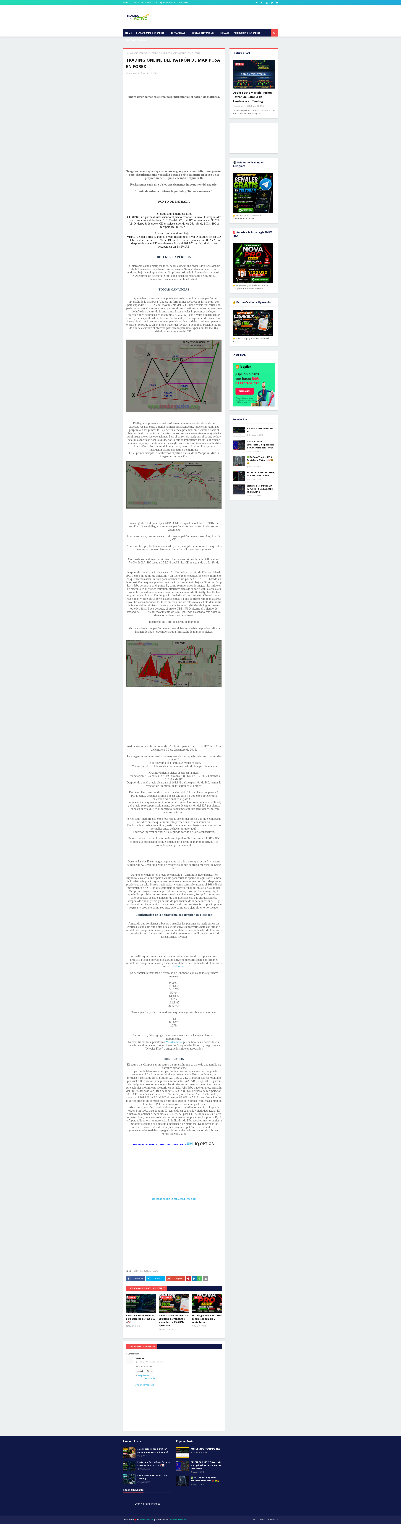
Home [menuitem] (128, 32)
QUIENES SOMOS (167, 2)
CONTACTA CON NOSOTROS (144, 2)
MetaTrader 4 (174, 1042)
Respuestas (143, 1375)
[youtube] (276, 2)
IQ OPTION (205, 1143)
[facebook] (256, 2)
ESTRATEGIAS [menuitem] (178, 32)
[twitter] (261, 2)
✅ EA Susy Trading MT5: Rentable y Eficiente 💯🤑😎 (260, 460)
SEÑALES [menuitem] (224, 32)
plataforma (176, 966)
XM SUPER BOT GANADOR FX (260, 430)
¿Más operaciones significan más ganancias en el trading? (152, 1450)
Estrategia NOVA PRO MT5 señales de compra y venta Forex (207, 1319)
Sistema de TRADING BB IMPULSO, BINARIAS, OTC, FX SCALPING (260, 488)
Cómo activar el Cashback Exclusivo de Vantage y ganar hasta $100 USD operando (173, 1320)
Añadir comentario (144, 1384)
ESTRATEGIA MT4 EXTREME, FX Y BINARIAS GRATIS (261, 474)
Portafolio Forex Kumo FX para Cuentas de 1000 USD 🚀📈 (140, 1319)
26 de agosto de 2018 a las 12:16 (151, 1362)
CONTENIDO (183, 2)
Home (125, 2)
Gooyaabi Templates (178, 1519)
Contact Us (273, 1519)
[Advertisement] (174, 134)
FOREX (135, 1271)
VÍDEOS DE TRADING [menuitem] (135, 40)
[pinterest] (271, 2)
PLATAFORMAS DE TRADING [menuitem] (150, 32)
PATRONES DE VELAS (141, 53)
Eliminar (150, 1371)
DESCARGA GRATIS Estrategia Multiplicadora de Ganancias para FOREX (260, 444)
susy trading (133, 73)
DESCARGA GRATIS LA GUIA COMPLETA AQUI (173, 1199)
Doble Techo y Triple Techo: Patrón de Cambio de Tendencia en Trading (252, 97)
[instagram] (266, 2)
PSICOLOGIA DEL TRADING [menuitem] (247, 32)
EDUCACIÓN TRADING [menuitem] (203, 32)
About (262, 1519)
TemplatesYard (147, 1519)
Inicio (128, 53)
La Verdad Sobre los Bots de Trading (152, 1477)
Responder (140, 1371)
